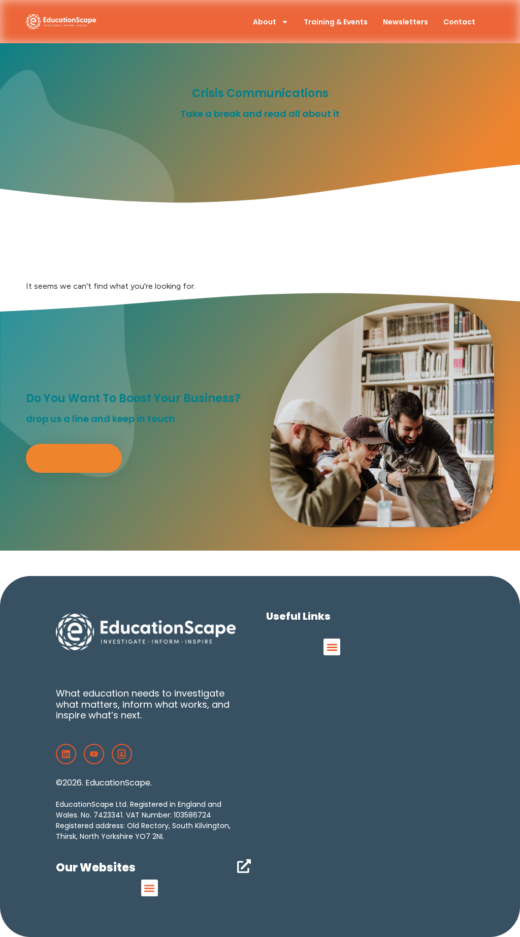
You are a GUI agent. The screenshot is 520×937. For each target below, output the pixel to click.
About (264, 22)
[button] (331, 647)
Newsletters (405, 22)
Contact (459, 22)
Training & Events (336, 22)
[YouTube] (94, 754)
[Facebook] (66, 754)
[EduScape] (122, 754)
